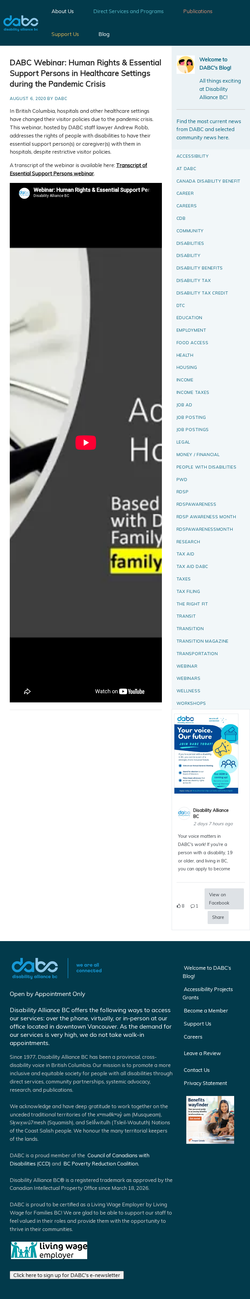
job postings (193, 429)
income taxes (193, 392)
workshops (191, 703)
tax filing (188, 591)
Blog (103, 34)
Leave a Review (202, 1053)
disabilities (190, 243)
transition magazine (203, 641)
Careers (193, 1036)
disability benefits (200, 267)
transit (186, 616)
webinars (189, 678)
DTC (181, 305)
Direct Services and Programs (128, 11)
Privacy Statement (205, 1083)
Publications (197, 11)
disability (189, 255)
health (185, 355)
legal (184, 441)
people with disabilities (207, 466)
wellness (189, 690)
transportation (197, 653)
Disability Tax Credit (202, 292)
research (188, 541)
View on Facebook (219, 899)
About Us (63, 11)
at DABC (186, 168)
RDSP (183, 491)
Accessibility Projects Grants (208, 993)
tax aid (186, 553)
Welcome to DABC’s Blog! (207, 972)
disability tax (194, 280)
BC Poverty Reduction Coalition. (100, 1163)
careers (187, 205)
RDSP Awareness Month (206, 516)
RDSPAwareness (196, 504)
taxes (184, 578)
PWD (182, 479)
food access (193, 342)
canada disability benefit (209, 181)
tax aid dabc (192, 566)
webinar (187, 666)
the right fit (192, 603)
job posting (191, 417)
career (185, 193)
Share (218, 917)
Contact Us (197, 1070)
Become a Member (206, 1010)
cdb (181, 218)
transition (190, 628)
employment (191, 330)
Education (189, 317)
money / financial (198, 454)
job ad (184, 404)
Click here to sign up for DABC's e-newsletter (66, 1275)
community (190, 230)
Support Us (65, 34)
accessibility (193, 156)
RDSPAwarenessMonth (205, 529)
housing (187, 367)
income (185, 379)
